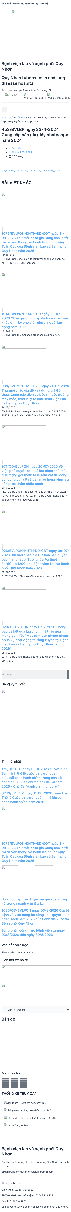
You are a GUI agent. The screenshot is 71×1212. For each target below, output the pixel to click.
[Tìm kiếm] (68, 674)
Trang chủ (7, 117)
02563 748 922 (44, 1195)
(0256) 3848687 (24, 1189)
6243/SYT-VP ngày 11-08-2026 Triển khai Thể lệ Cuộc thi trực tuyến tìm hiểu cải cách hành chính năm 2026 (35, 797)
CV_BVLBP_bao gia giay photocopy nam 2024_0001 (31, 170)
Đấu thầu (20, 117)
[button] (35, 102)
